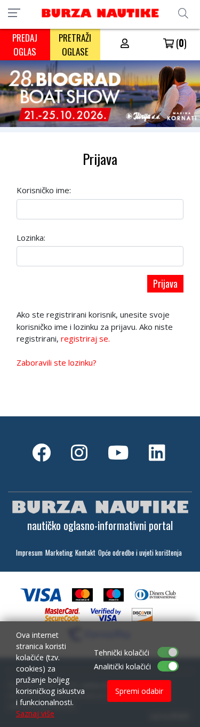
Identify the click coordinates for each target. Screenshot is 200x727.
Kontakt (85, 553)
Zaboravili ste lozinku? (57, 362)
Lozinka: (31, 237)
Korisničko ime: (44, 190)
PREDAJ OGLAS (24, 44)
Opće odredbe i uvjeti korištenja (140, 553)
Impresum (29, 553)
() (180, 43)
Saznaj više (35, 713)
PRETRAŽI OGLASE (75, 44)
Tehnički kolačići (121, 652)
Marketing (59, 553)
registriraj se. (85, 338)
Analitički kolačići (122, 666)
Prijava (165, 283)
